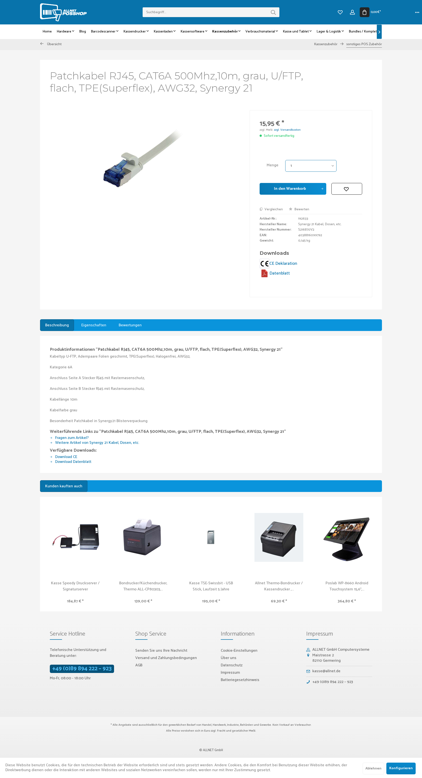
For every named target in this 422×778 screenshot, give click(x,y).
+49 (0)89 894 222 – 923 (82, 669)
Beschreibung (57, 325)
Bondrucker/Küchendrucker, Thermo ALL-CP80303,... (143, 586)
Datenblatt (279, 273)
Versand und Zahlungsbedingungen (166, 658)
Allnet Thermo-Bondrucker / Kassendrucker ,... (279, 586)
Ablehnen (373, 768)
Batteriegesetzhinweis (240, 680)
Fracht (221, 730)
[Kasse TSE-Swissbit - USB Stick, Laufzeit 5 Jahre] (211, 537)
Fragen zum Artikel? (71, 438)
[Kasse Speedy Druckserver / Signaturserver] (75, 537)
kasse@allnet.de (326, 671)
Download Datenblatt (72, 461)
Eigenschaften (93, 325)
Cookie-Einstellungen (239, 650)
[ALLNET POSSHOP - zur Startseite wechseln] (91, 12)
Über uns (228, 658)
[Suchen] (273, 12)
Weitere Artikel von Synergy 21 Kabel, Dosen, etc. (96, 442)
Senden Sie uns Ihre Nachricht (161, 650)
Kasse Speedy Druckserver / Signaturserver (75, 586)
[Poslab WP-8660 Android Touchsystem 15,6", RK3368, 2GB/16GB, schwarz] (346, 537)
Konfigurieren (401, 768)
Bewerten (301, 209)
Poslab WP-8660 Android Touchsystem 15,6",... (347, 586)
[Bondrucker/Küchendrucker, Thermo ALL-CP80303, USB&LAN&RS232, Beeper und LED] (143, 537)
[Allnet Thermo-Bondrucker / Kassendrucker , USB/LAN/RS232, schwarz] (278, 537)
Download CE (65, 457)
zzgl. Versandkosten (287, 130)
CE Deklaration (283, 263)
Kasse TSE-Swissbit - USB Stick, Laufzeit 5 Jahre (211, 586)
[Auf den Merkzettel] (346, 189)
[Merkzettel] (340, 12)
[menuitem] (211, 12)
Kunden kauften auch (63, 486)
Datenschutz (232, 665)
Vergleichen (273, 209)
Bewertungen (130, 325)
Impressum (230, 672)
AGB (138, 665)
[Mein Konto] (352, 12)
